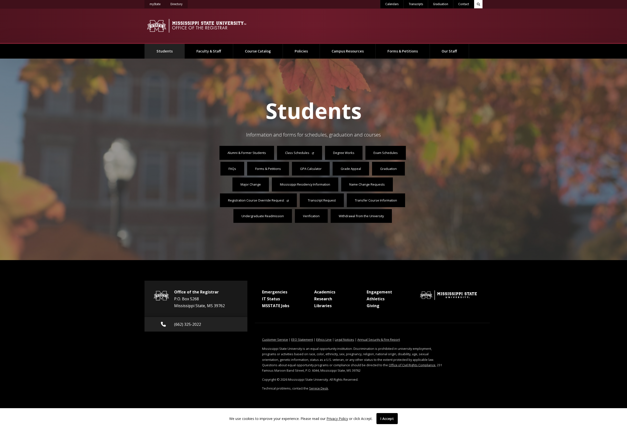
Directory (179, 4)
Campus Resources (348, 51)
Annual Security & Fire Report (378, 339)
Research (323, 299)
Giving (373, 305)
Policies (301, 51)
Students (171, 51)
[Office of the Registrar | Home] (197, 26)
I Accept (387, 418)
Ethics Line (324, 339)
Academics (324, 292)
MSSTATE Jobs (275, 305)
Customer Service (275, 339)
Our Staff (449, 51)
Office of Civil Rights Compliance (412, 365)
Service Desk (318, 388)
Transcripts (416, 4)
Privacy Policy (337, 418)
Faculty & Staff (208, 51)
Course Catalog (258, 51)
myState (158, 4)
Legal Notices (344, 339)
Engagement (379, 292)
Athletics (376, 299)
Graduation (440, 4)
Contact (463, 4)
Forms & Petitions (402, 51)
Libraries (323, 305)
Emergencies (274, 292)
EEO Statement (302, 339)
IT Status (271, 299)
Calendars (391, 4)
